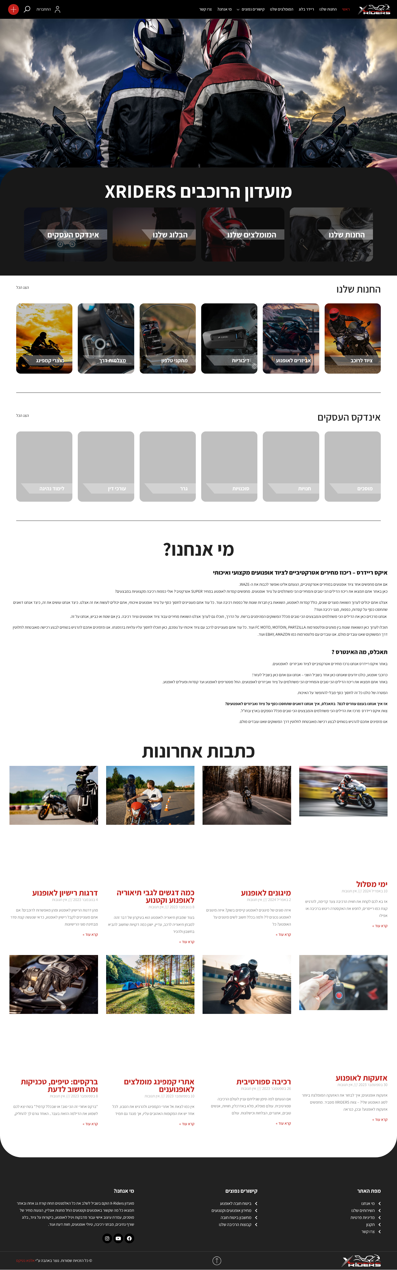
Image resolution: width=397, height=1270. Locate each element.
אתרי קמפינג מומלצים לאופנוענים (159, 1085)
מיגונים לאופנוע (266, 892)
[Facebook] (129, 1238)
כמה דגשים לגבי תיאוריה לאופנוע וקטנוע (155, 896)
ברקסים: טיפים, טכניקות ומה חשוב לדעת (59, 1085)
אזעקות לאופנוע (362, 1077)
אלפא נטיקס (25, 1260)
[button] (13, 9)
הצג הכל (22, 287)
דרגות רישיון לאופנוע (65, 892)
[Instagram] (107, 1238)
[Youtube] (118, 1238)
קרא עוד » (380, 926)
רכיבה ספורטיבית (263, 1081)
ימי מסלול (372, 884)
